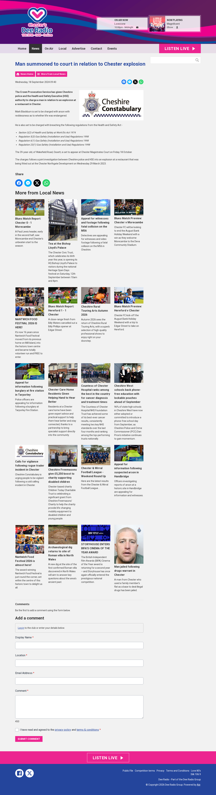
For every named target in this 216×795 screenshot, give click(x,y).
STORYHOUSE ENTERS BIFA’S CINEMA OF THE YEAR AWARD (95, 548)
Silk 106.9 (196, 774)
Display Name (24, 637)
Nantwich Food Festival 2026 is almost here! (25, 561)
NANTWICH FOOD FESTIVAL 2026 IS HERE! (26, 323)
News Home (27, 74)
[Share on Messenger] (129, 82)
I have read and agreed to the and (60, 729)
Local (62, 48)
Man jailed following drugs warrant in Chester (127, 570)
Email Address (24, 673)
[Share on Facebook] (124, 82)
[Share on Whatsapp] (141, 82)
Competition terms (145, 770)
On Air (49, 48)
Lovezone (119, 23)
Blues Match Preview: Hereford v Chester (128, 308)
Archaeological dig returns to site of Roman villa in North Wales (61, 553)
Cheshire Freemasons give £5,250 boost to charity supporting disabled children (62, 475)
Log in (21, 628)
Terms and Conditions (177, 770)
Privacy (160, 770)
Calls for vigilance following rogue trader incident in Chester (29, 465)
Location (21, 655)
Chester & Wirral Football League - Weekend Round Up (93, 472)
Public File (128, 770)
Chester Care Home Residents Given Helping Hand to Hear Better (61, 395)
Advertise (78, 48)
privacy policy (63, 729)
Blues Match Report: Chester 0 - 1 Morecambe (28, 222)
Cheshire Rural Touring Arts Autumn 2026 (94, 310)
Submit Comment (29, 739)
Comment (21, 690)
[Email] (137, 27)
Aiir (198, 784)
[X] (29, 773)
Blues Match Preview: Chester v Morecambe (128, 220)
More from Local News (53, 74)
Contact (96, 48)
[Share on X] (135, 82)
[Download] (177, 27)
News (35, 48)
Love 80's (196, 770)
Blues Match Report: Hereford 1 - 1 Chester (61, 310)
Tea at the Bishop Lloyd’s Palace (59, 245)
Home (22, 48)
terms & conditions (88, 729)
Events (112, 48)
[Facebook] (19, 773)
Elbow (170, 27)
